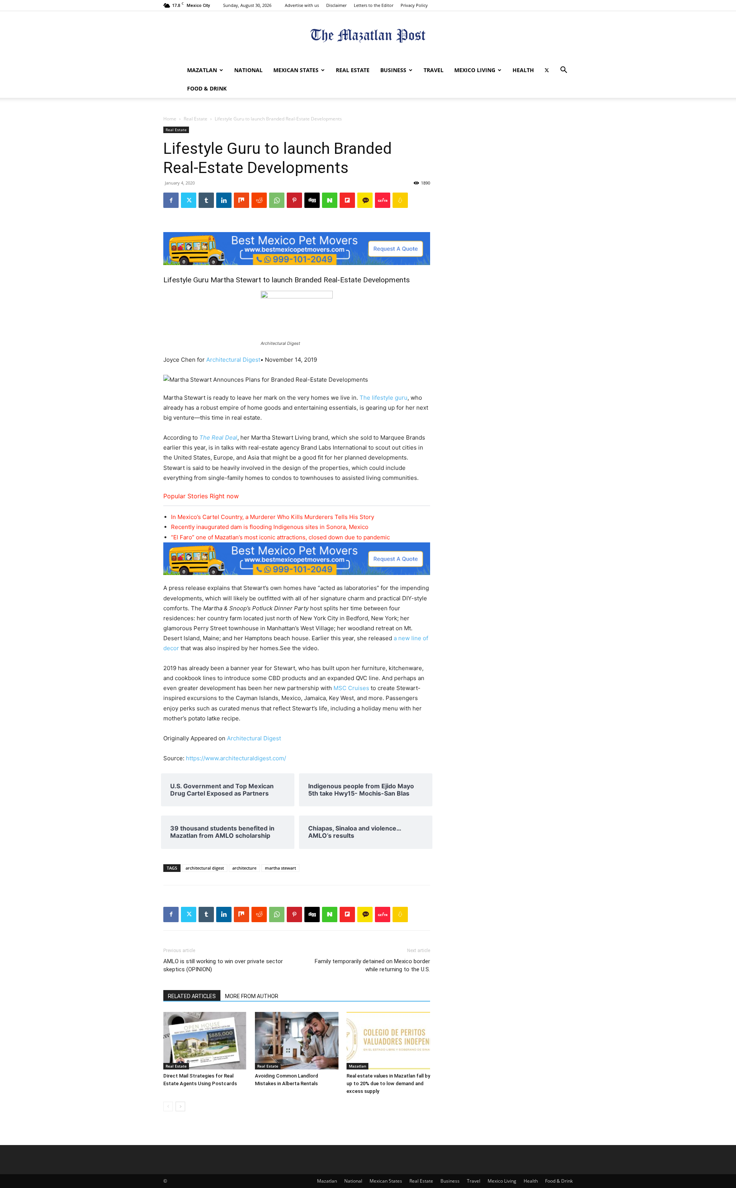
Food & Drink (207, 88)
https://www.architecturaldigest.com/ (236, 758)
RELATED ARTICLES (192, 996)
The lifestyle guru (383, 397)
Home (169, 118)
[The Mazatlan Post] (368, 36)
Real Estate (353, 70)
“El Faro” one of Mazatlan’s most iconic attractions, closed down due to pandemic (280, 537)
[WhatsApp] (276, 200)
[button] (563, 70)
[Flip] (347, 200)
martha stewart (280, 868)
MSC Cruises (351, 688)
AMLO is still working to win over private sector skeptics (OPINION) (223, 965)
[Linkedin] (224, 200)
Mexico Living (474, 70)
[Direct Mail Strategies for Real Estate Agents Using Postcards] (205, 1040)
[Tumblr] (206, 200)
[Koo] (400, 200)
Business (393, 70)
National (248, 70)
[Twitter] (546, 70)
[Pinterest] (294, 200)
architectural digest (205, 868)
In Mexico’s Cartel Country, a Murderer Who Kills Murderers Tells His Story (272, 517)
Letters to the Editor (373, 5)
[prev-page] (168, 1106)
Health (523, 70)
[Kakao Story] (365, 200)
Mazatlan (202, 70)
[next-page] (180, 1106)
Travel (434, 70)
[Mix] (241, 200)
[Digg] (312, 200)
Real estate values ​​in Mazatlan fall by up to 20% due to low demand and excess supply (388, 1083)
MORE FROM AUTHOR (251, 996)
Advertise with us (302, 5)
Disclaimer (336, 5)
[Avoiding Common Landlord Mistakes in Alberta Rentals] (296, 1040)
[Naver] (329, 200)
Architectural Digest (233, 359)
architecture (244, 868)
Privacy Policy (414, 5)
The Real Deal (218, 437)
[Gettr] (382, 200)
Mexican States (296, 70)
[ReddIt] (259, 200)
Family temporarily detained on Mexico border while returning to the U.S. (372, 965)
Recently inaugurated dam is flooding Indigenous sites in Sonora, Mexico (269, 527)
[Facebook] (171, 200)
